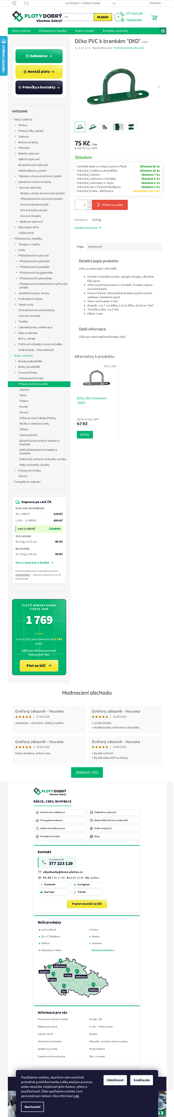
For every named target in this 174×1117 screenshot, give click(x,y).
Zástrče (23, 390)
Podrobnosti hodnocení (127, 48)
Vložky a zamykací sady (33, 424)
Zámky (22, 429)
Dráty (20, 250)
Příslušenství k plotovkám (34, 278)
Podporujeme (95, 1049)
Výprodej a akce (27, 227)
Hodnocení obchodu (85, 692)
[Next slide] (157, 87)
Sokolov (94, 936)
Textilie (21, 322)
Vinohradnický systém (31, 171)
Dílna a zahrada (26, 333)
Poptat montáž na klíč (85, 904)
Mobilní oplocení (27, 154)
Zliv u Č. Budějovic (49, 936)
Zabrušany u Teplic (49, 950)
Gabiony (22, 137)
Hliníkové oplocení (29, 222)
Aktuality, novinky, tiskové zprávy (107, 1041)
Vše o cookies (95, 1056)
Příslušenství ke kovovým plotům (40, 199)
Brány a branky (22, 356)
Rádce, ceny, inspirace (51, 802)
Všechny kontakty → (101, 950)
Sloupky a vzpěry (28, 244)
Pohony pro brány (28, 471)
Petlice (22, 401)
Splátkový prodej (45, 1049)
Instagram (82, 884)
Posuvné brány (26, 373)
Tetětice (43, 943)
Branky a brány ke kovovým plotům (41, 193)
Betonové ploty (26, 142)
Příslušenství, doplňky (27, 239)
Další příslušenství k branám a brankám (36, 452)
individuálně (21, 575)
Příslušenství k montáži (31, 384)
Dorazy (22, 412)
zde (74, 1096)
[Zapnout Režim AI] (116, 17)
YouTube (47, 892)
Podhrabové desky (29, 299)
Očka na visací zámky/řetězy (36, 418)
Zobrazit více (85, 772)
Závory (21, 476)
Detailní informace (84, 228)
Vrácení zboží (43, 1034)
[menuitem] (19, 31)
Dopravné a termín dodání (81, 3)
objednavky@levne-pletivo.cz (61, 872)
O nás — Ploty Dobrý (99, 1027)
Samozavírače (27, 435)
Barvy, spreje (25, 338)
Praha (93, 930)
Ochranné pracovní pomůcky (35, 310)
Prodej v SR (94, 1019)
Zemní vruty (24, 305)
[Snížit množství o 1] (88, 207)
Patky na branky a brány (33, 465)
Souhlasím (140, 1080)
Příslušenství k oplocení (32, 256)
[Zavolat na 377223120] (16, 3)
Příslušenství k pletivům (33, 261)
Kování (22, 407)
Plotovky (22, 148)
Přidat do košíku (111, 205)
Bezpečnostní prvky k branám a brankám (38, 443)
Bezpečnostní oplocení (31, 165)
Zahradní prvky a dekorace (34, 327)
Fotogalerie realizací (26, 482)
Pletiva (21, 125)
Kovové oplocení (28, 188)
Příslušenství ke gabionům (34, 273)
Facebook (48, 884)
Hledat (101, 17)
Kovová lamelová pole (33, 205)
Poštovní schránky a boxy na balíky (39, 344)
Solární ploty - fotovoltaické (34, 350)
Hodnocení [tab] (93, 247)
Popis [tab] (78, 247)
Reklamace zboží (46, 1027)
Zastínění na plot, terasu (32, 293)
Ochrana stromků (28, 316)
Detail (83, 434)
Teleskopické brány (29, 378)
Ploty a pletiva (22, 119)
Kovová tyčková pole (32, 210)
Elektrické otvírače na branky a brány (41, 459)
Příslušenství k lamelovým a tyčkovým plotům (42, 286)
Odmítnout (113, 1080)
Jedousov (95, 943)
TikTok (80, 892)
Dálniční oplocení (27, 159)
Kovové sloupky (29, 216)
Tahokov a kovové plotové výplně (38, 176)
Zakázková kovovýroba (49, 1056)
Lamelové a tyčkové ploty (33, 182)
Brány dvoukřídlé (27, 367)
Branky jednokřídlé (29, 361)
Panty (21, 395)
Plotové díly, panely (29, 131)
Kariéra (92, 1034)
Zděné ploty (24, 233)
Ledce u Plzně (46, 930)
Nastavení (31, 1107)
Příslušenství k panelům (33, 267)
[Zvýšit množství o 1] (88, 202)
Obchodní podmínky (48, 1041)
